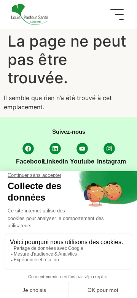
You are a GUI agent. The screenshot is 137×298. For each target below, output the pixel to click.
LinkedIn (55, 161)
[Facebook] (28, 149)
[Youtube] (82, 149)
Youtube (82, 161)
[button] (117, 14)
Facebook (30, 161)
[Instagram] (109, 149)
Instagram (111, 161)
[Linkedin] (55, 149)
